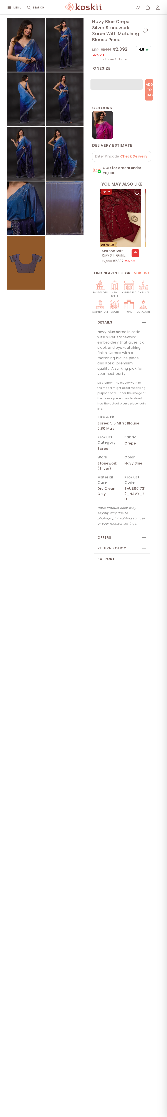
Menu (17, 7)
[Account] (157, 7)
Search (38, 7)
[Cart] (147, 7)
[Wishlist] (137, 7)
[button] (135, 253)
